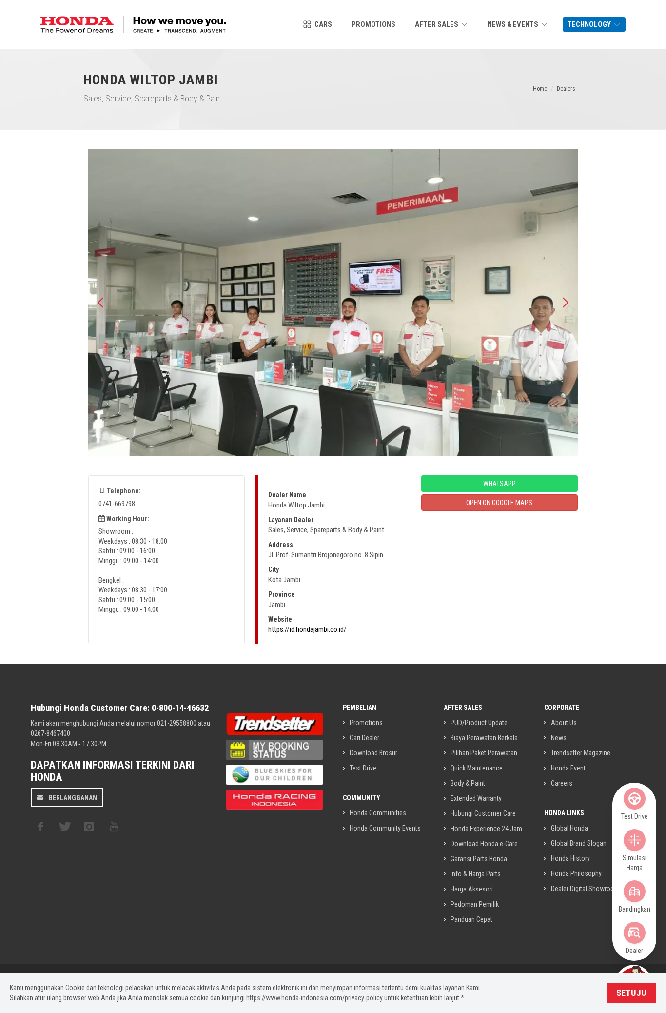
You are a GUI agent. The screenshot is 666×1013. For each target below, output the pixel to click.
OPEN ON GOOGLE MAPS (499, 502)
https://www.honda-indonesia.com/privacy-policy (314, 998)
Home (540, 88)
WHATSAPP (499, 483)
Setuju (631, 993)
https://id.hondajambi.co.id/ (307, 629)
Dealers (566, 88)
